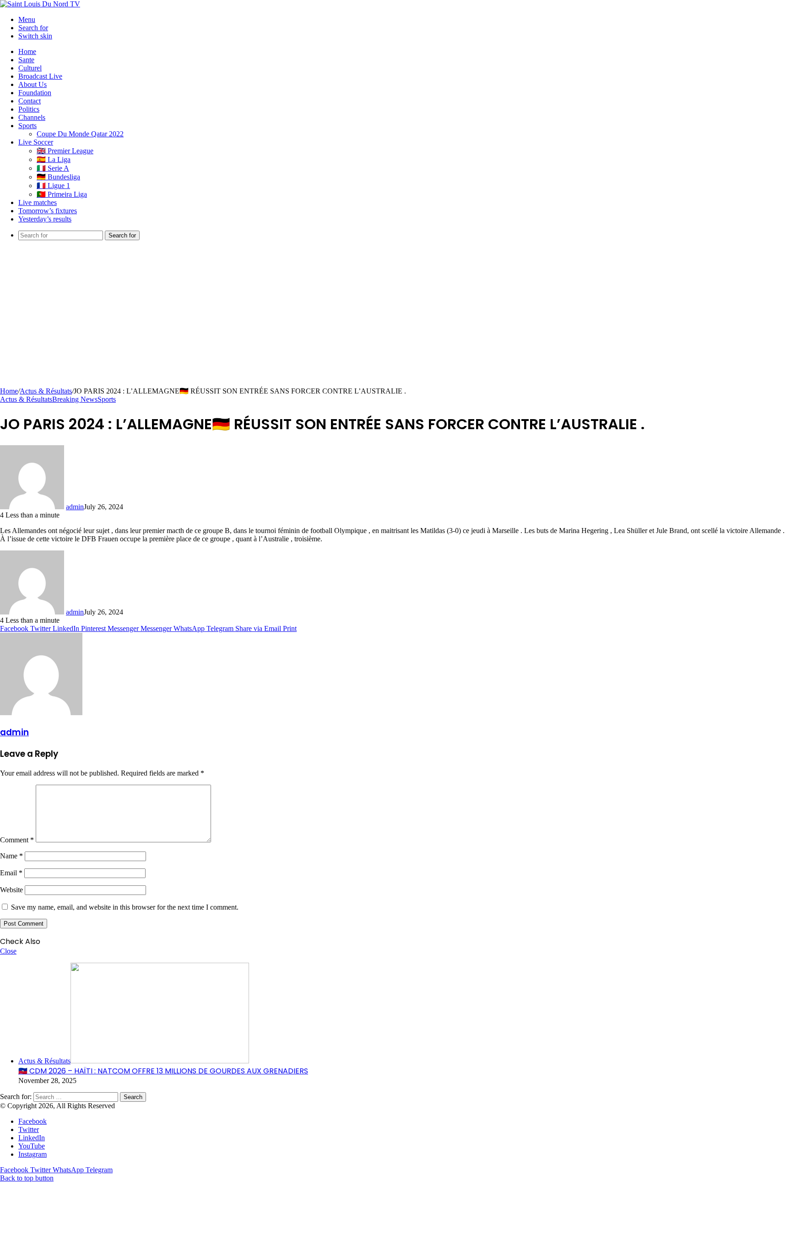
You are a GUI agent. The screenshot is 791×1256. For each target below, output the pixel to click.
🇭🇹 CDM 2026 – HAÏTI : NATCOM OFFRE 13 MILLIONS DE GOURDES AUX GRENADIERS (163, 1071)
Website (11, 890)
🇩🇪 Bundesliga (58, 177)
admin (75, 507)
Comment (17, 840)
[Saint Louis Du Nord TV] (40, 4)
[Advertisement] (395, 318)
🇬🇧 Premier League (65, 151)
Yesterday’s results (44, 219)
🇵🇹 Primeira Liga (62, 194)
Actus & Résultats (46, 391)
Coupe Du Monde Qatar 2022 (80, 134)
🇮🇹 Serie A (53, 168)
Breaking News (75, 399)
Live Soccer (35, 142)
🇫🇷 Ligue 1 (53, 185)
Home (27, 51)
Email (11, 873)
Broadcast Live (40, 76)
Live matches (37, 202)
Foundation (34, 93)
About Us (32, 84)
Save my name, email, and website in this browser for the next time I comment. (124, 907)
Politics (28, 109)
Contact (29, 101)
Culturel (30, 68)
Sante (26, 60)
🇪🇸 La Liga (53, 159)
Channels (31, 117)
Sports (27, 125)
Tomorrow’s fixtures (47, 211)
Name (11, 856)
